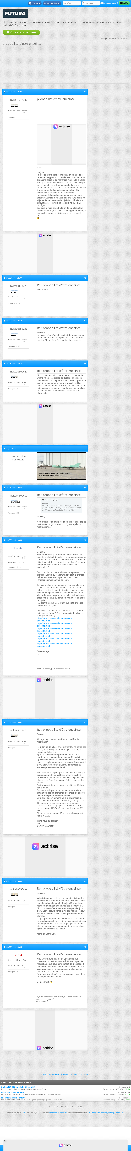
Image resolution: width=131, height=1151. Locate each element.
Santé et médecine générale (66, 22)
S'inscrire (34, 3)
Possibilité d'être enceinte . (13, 1092)
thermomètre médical (98, 1112)
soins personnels (115, 1112)
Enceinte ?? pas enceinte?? (13, 1098)
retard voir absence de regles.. (56, 1074)
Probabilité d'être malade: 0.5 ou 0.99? (18, 1087)
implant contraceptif (79, 1074)
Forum (11, 22)
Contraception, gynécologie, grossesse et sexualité (103, 22)
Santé (24, 1112)
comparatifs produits (58, 1112)
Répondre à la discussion (21, 32)
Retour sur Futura (52, 3)
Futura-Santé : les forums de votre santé (34, 22)
